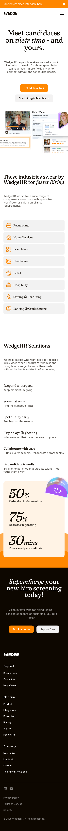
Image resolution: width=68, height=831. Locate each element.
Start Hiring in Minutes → (34, 98)
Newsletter (9, 753)
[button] (61, 13)
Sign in (7, 728)
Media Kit (8, 759)
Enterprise (9, 716)
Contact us (9, 679)
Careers (7, 765)
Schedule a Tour (34, 88)
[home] (10, 13)
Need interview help (30, 4)
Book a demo (21, 629)
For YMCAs (9, 734)
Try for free (48, 629)
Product (7, 704)
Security (7, 810)
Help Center (10, 685)
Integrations (9, 710)
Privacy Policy (11, 797)
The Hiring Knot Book (15, 771)
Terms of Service (12, 803)
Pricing (7, 722)
